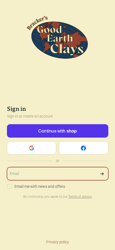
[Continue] (101, 173)
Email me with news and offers (39, 186)
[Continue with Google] (31, 148)
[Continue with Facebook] (83, 148)
